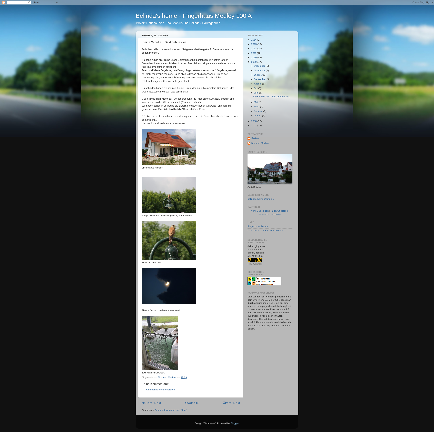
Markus (255, 138)
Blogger (235, 423)
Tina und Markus (260, 143)
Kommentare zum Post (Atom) (171, 410)
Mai (256, 102)
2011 (254, 53)
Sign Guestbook (280, 211)
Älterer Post (231, 403)
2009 (254, 62)
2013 (254, 44)
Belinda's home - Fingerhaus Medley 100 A (194, 15)
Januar (258, 115)
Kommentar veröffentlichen (160, 389)
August (258, 83)
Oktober (258, 75)
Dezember (260, 66)
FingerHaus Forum (258, 226)
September (260, 79)
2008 (254, 121)
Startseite (192, 403)
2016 (254, 40)
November (260, 70)
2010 (254, 57)
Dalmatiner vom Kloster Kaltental (265, 230)
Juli (256, 88)
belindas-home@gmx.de (261, 199)
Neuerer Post (151, 403)
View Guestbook (260, 211)
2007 (254, 125)
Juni (256, 92)
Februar (258, 111)
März (257, 106)
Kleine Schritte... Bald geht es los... (272, 96)
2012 (254, 48)
